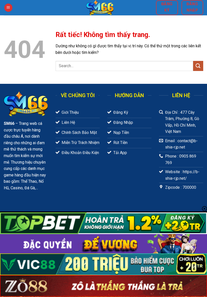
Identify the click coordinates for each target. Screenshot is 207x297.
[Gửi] (198, 66)
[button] (8, 8)
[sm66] (100, 7)
